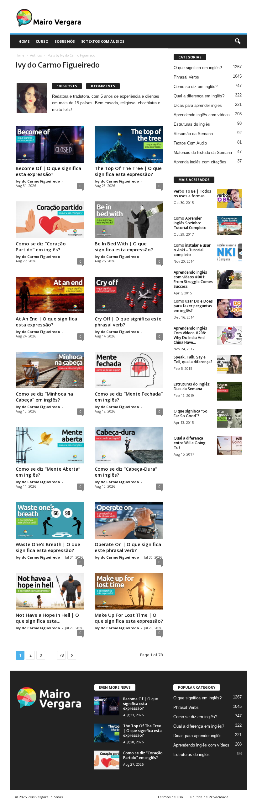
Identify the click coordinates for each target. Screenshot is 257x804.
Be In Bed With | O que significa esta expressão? (124, 246)
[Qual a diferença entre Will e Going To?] (229, 445)
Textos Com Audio (190, 143)
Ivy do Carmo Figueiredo (38, 181)
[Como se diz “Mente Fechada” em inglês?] (129, 370)
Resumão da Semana (193, 133)
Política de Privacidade (209, 797)
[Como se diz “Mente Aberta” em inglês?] (50, 445)
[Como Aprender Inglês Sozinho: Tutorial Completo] (229, 225)
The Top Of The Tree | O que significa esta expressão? (128, 171)
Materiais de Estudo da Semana (203, 152)
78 (61, 655)
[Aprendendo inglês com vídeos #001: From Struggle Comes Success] (229, 279)
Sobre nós (65, 41)
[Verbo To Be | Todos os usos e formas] (229, 198)
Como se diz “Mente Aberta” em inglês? (48, 472)
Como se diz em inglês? (196, 86)
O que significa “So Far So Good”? (190, 413)
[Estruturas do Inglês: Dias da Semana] (229, 391)
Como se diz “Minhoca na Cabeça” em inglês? (44, 397)
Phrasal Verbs (186, 77)
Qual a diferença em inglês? (199, 96)
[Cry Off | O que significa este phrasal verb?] (129, 295)
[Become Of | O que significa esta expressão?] (50, 144)
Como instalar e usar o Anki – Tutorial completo (192, 250)
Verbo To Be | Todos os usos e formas (192, 194)
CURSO (42, 41)
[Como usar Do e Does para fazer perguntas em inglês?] (229, 308)
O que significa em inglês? (198, 67)
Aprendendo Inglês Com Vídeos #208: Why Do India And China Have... (190, 335)
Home (20, 55)
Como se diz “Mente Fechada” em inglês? (129, 397)
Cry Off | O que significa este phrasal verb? (128, 321)
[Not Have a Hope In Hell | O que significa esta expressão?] (50, 591)
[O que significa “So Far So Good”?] (229, 418)
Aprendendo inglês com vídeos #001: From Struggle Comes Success (193, 279)
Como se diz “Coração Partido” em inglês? (41, 246)
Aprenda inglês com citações (200, 162)
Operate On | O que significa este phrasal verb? (128, 547)
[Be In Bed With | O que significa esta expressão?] (129, 219)
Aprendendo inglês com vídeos (202, 114)
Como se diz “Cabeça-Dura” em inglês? (126, 472)
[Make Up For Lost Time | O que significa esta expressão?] (129, 591)
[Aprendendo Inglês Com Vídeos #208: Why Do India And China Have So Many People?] (229, 335)
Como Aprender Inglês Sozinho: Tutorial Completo (190, 223)
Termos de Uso (170, 797)
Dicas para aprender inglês (198, 105)
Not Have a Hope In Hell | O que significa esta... (47, 618)
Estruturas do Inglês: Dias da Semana (192, 386)
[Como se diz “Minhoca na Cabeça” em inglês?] (50, 370)
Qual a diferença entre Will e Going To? (190, 442)
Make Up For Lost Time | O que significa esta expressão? (129, 618)
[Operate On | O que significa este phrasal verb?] (129, 520)
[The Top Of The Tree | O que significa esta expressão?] (129, 144)
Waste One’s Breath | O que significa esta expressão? (48, 547)
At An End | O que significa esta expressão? (46, 321)
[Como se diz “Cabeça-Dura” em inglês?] (129, 445)
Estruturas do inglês (192, 124)
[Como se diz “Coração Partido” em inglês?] (50, 219)
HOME (23, 41)
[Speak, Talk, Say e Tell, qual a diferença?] (229, 364)
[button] (237, 41)
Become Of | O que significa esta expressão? (48, 171)
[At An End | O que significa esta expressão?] (50, 295)
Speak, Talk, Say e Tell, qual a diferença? (193, 359)
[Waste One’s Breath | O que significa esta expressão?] (50, 520)
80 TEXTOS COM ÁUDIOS (102, 41)
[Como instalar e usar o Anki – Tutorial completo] (229, 252)
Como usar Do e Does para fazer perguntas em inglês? (193, 305)
